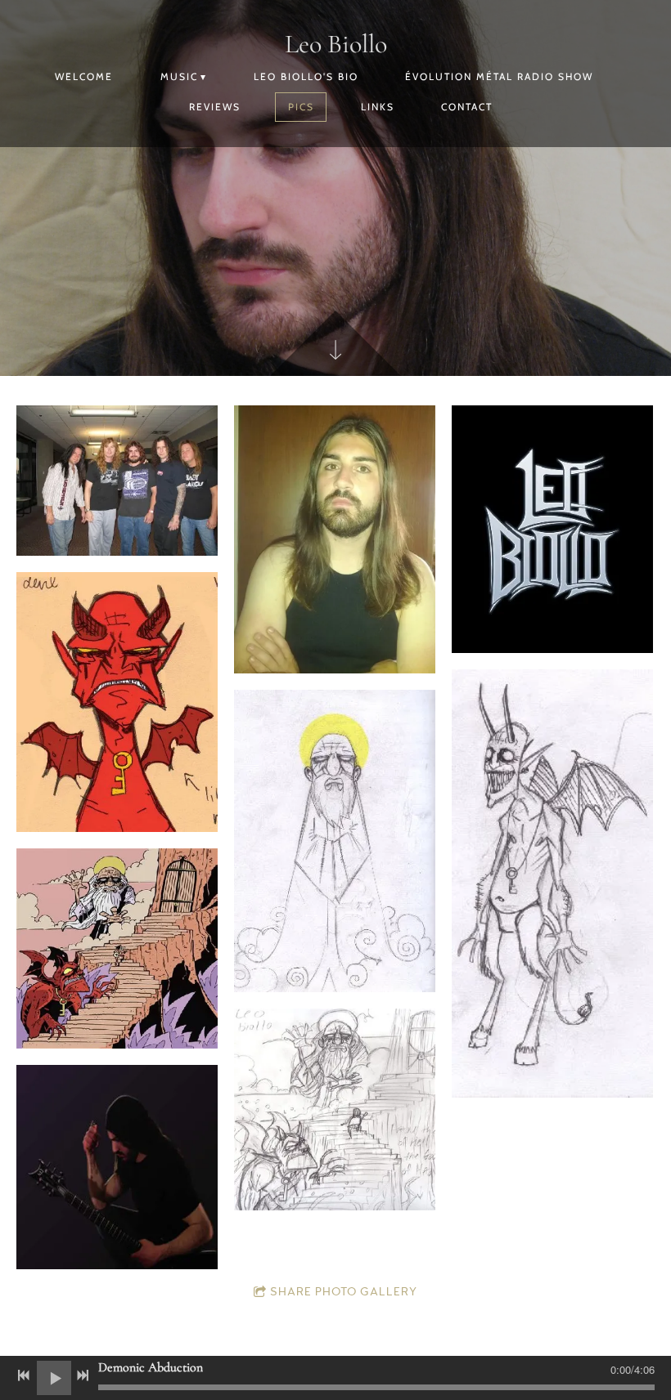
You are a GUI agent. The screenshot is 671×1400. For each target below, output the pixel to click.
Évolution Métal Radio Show (499, 76)
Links (377, 107)
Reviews (215, 107)
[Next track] (82, 1375)
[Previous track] (23, 1375)
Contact (467, 107)
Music (179, 76)
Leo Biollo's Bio (306, 76)
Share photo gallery (343, 1292)
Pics (301, 107)
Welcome (84, 76)
